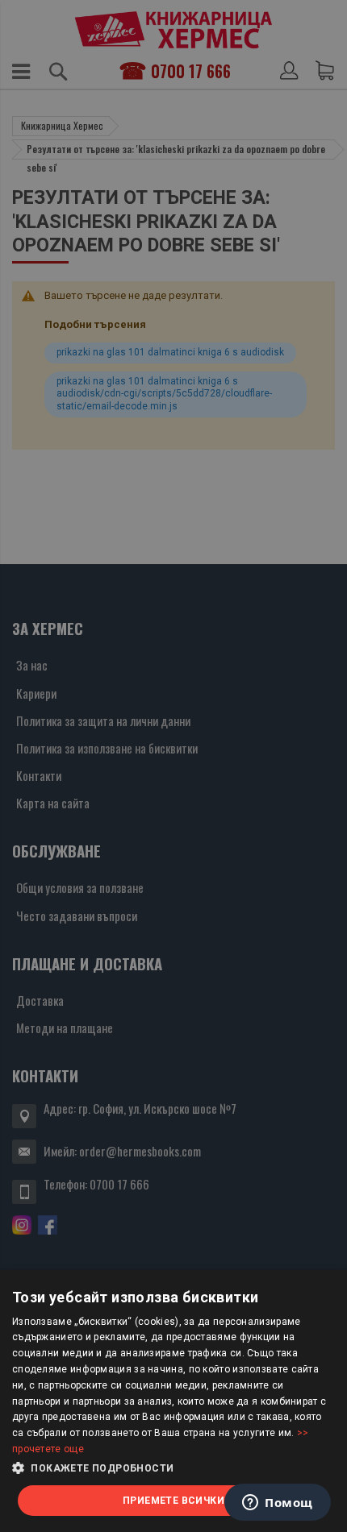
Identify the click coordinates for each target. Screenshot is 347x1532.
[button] (173, 1468)
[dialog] (173, 1401)
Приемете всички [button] (173, 1500)
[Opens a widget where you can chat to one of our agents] (277, 1504)
